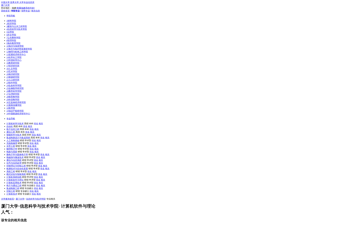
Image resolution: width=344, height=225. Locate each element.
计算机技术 (11, 194)
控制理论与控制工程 (16, 166)
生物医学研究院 (15, 88)
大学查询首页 (7, 199)
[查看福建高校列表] (25, 8)
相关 (41, 123)
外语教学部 (12, 99)
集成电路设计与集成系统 (18, 138)
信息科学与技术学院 (16, 29)
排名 (36, 123)
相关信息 (35, 11)
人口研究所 (12, 80)
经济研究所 (12, 66)
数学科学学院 (14, 91)
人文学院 (11, 68)
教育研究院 (12, 63)
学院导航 (10, 16)
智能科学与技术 (14, 135)
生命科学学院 (14, 85)
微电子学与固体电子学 (17, 154)
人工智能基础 (12, 140)
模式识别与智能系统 (16, 174)
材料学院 (11, 21)
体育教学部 (12, 97)
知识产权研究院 (15, 111)
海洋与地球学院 (15, 46)
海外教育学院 (13, 43)
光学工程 (10, 146)
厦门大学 (5, 5)
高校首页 (5, 11)
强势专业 (25, 11)
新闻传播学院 (14, 105)
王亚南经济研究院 (16, 102)
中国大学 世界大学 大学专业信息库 (17, 2)
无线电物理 (11, 143)
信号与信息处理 (14, 163)
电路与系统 (11, 152)
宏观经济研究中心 (16, 54)
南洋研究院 (12, 74)
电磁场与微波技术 (15, 157)
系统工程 (10, 171)
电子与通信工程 (14, 185)
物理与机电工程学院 (17, 52)
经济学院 (11, 23)
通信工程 (10, 132)
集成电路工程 (12, 188)
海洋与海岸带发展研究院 (19, 49)
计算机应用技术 (14, 183)
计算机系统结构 (14, 177)
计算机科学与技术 (15, 123)
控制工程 (10, 191)
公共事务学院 (13, 37)
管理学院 (11, 40)
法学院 (10, 32)
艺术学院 (11, 71)
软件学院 (11, 83)
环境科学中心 (14, 60)
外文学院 (11, 35)
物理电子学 (11, 149)
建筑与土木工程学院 (16, 26)
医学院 (10, 108)
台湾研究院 (12, 94)
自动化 (9, 126)
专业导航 (10, 118)
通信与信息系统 (14, 160)
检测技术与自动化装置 (17, 168)
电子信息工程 (12, 129)
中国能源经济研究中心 (18, 113)
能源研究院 (12, 77)
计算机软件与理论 (15, 180)
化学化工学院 (14, 57)
